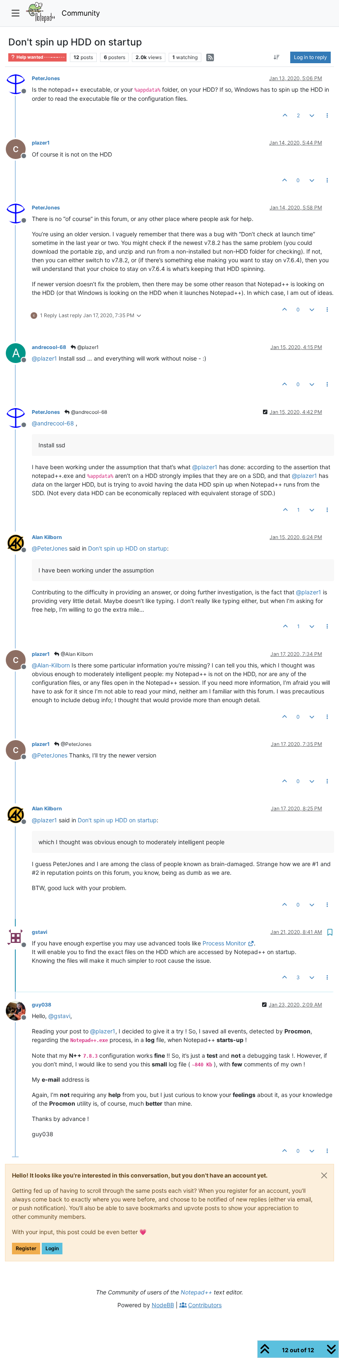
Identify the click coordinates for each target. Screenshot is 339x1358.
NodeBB (163, 1304)
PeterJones (46, 78)
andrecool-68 (49, 347)
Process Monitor (224, 943)
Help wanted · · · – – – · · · (40, 57)
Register (26, 1248)
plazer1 (41, 143)
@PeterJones (75, 744)
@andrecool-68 (88, 412)
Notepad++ (196, 1292)
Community (81, 13)
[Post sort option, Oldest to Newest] (277, 57)
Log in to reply (310, 57)
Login (52, 1248)
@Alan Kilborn (76, 654)
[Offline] (19, 83)
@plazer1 (87, 347)
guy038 (41, 1005)
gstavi (39, 932)
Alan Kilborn (47, 537)
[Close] (324, 1175)
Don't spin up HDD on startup (127, 548)
